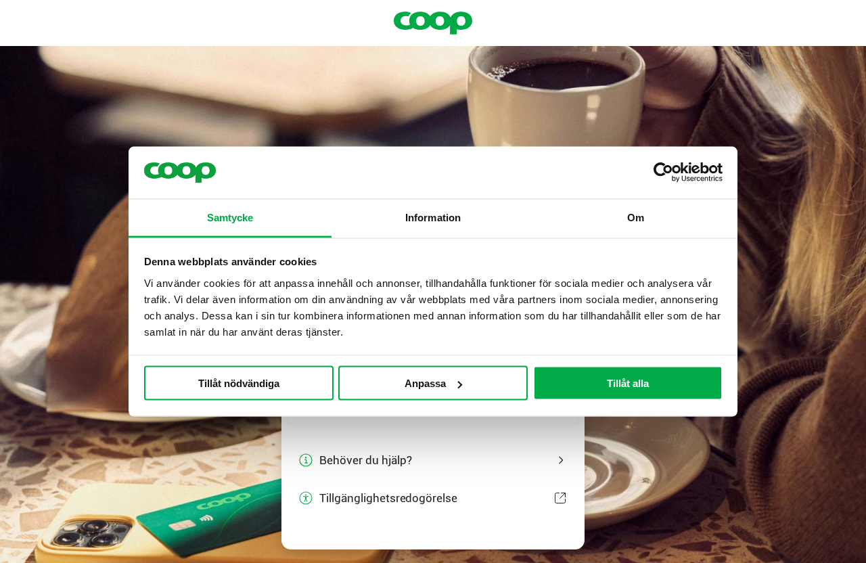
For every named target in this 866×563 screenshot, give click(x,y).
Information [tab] (433, 217)
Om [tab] (635, 217)
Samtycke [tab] (230, 217)
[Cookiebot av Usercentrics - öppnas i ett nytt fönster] (663, 172)
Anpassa (425, 383)
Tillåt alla (628, 383)
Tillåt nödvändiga (238, 383)
